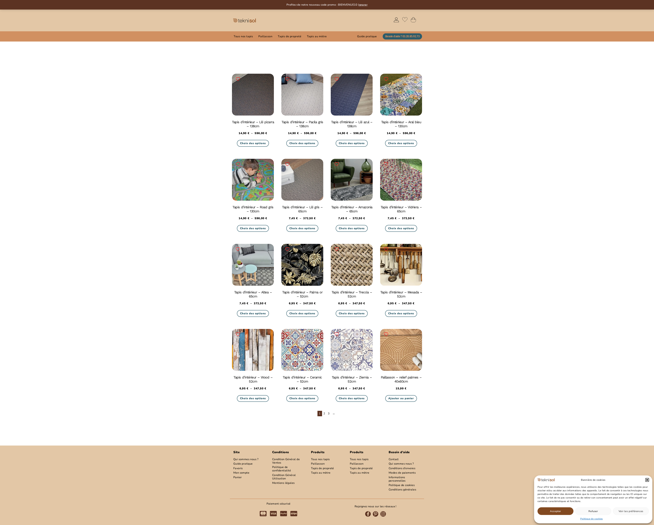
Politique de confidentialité (281, 468)
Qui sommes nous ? (401, 464)
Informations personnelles (397, 479)
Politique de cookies (591, 518)
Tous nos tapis (243, 36)
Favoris (238, 468)
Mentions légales (283, 483)
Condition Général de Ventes (286, 461)
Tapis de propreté (289, 36)
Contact (394, 459)
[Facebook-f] (368, 514)
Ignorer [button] (363, 5)
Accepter (555, 511)
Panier (237, 477)
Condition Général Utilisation (284, 476)
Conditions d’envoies (402, 468)
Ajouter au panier (401, 398)
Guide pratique (367, 36)
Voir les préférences (631, 511)
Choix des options (253, 143)
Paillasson (265, 36)
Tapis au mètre (317, 36)
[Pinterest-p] (375, 514)
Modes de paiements (402, 473)
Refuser (593, 511)
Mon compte (241, 473)
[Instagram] (383, 514)
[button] (647, 480)
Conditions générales (402, 489)
